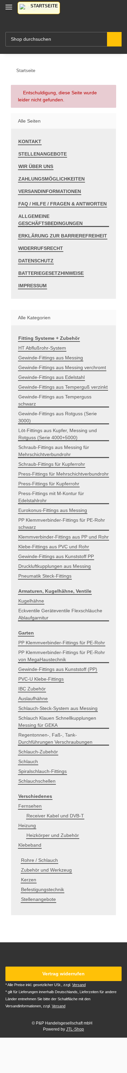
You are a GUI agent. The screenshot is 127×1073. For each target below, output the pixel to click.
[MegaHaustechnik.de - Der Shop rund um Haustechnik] (39, 8)
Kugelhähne (31, 601)
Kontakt (29, 141)
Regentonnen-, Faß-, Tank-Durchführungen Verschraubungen (55, 738)
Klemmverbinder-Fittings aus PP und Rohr (63, 537)
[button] (93, 12)
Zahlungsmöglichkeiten (51, 179)
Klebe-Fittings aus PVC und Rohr (53, 546)
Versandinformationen (49, 191)
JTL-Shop (75, 1029)
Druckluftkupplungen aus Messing (54, 566)
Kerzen (28, 879)
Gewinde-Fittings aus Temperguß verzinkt (63, 387)
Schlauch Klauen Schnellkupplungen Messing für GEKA (57, 721)
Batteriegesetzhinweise (51, 273)
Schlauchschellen (37, 781)
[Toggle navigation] (8, 4)
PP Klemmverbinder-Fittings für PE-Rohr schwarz (61, 523)
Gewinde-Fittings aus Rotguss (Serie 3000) (57, 417)
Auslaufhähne (33, 698)
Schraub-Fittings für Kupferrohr (51, 464)
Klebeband (29, 845)
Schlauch (28, 761)
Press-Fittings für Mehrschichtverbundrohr (63, 474)
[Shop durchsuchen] (114, 39)
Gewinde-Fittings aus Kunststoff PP (56, 556)
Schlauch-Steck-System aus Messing (58, 708)
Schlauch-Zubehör (38, 751)
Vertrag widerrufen (63, 973)
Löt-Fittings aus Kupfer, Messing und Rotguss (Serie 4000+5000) (57, 434)
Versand (79, 985)
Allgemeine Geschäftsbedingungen (50, 220)
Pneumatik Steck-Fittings (44, 576)
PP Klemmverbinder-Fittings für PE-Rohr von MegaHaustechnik (61, 656)
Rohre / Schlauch (39, 860)
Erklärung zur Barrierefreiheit (62, 235)
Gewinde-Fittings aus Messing (50, 357)
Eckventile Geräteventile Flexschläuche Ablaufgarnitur (60, 614)
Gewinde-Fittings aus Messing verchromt (62, 367)
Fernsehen (30, 806)
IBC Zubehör (32, 688)
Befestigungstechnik (42, 889)
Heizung (27, 825)
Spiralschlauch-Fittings (42, 771)
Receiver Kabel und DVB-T (55, 815)
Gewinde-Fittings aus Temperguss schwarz (54, 400)
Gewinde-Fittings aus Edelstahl (51, 377)
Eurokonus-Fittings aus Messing (52, 510)
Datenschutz (36, 260)
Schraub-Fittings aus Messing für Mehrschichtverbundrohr (53, 451)
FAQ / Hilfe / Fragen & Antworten (62, 203)
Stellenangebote (42, 154)
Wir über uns (35, 166)
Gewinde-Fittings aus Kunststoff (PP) (57, 669)
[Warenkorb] (115, 12)
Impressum (32, 285)
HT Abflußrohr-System (42, 348)
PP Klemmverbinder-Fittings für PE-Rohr (61, 642)
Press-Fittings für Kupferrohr (48, 483)
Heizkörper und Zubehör (52, 835)
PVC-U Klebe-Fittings (41, 679)
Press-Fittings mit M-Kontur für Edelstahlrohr (51, 497)
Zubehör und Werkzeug (46, 870)
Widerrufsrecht (40, 248)
